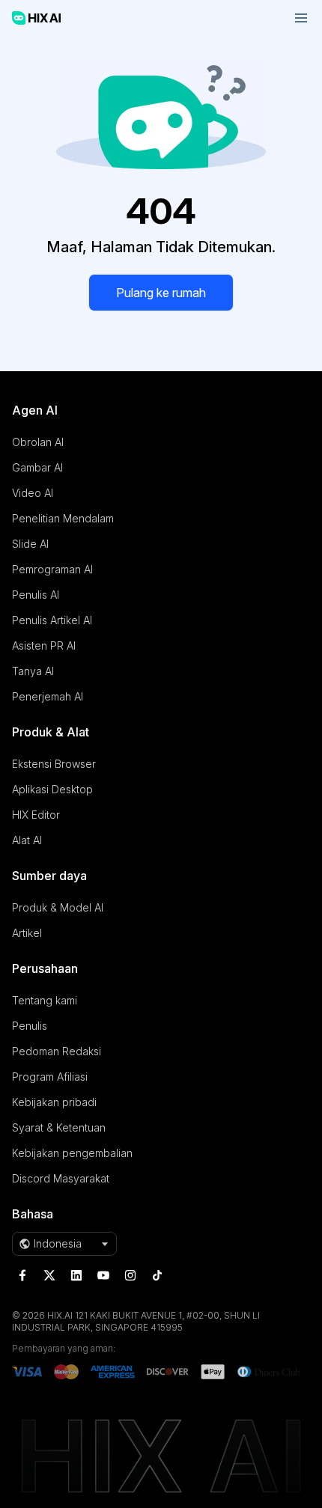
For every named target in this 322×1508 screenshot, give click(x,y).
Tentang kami (44, 1000)
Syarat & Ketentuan (59, 1127)
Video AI (32, 492)
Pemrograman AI (52, 569)
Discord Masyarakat (60, 1178)
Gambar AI (37, 467)
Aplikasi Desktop (52, 789)
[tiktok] (157, 1275)
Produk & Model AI (57, 907)
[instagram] (130, 1275)
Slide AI (30, 543)
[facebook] (22, 1275)
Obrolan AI (38, 442)
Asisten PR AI (44, 645)
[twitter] (49, 1275)
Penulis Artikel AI (52, 620)
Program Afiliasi (50, 1076)
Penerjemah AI (47, 696)
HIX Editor (36, 814)
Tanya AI (33, 671)
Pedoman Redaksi (56, 1051)
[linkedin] (76, 1275)
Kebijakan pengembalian (72, 1153)
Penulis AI (35, 594)
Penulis (29, 1025)
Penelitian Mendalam (63, 518)
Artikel (27, 933)
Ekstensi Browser (54, 763)
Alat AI (27, 840)
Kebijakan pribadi (54, 1102)
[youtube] (103, 1275)
